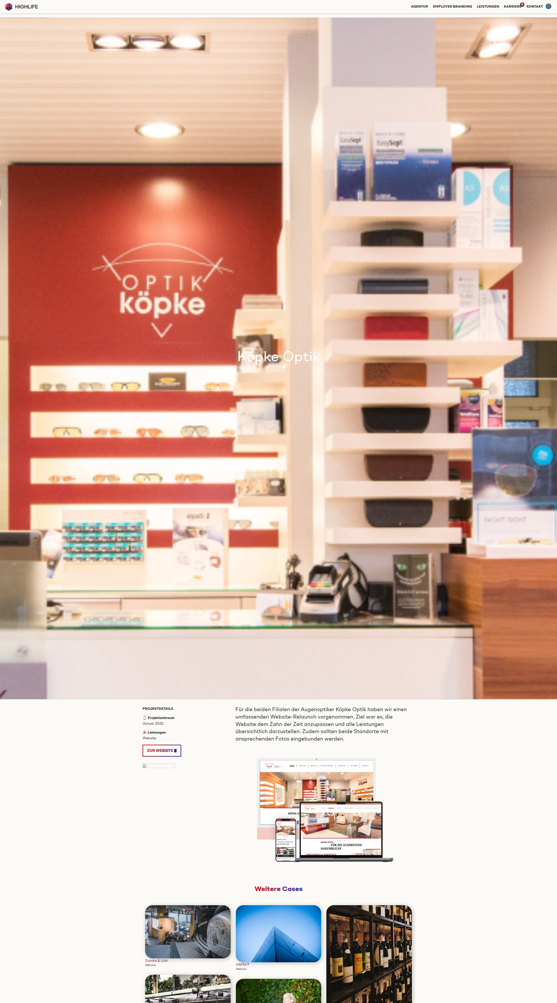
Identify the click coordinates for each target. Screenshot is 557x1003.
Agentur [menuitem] (419, 6)
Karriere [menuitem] (513, 6)
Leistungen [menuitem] (488, 6)
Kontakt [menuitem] (535, 6)
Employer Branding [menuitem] (452, 6)
